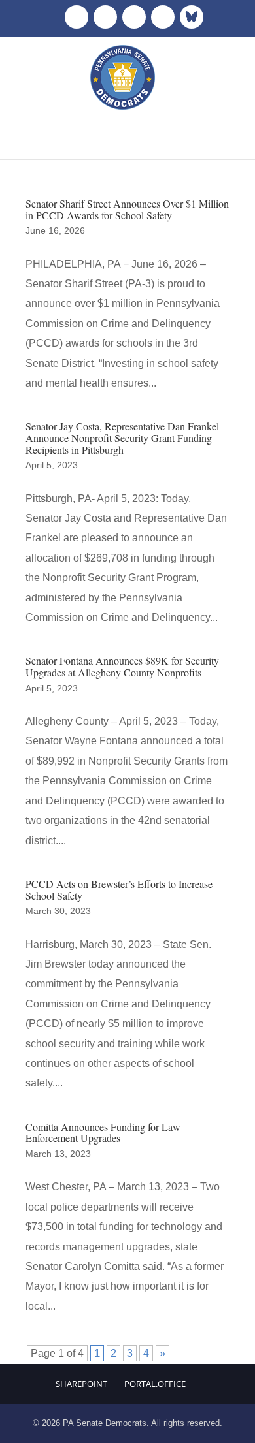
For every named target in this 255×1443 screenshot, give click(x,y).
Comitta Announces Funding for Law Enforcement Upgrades (103, 1132)
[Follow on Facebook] (76, 17)
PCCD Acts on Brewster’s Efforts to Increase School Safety (119, 889)
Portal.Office (155, 1383)
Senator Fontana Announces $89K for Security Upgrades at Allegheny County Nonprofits (122, 666)
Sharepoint (81, 1383)
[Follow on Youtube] (163, 17)
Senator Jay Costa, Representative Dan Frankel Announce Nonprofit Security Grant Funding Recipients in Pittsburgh (122, 437)
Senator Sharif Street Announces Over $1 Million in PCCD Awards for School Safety (127, 209)
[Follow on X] (105, 17)
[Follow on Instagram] (134, 17)
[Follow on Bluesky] (191, 17)
